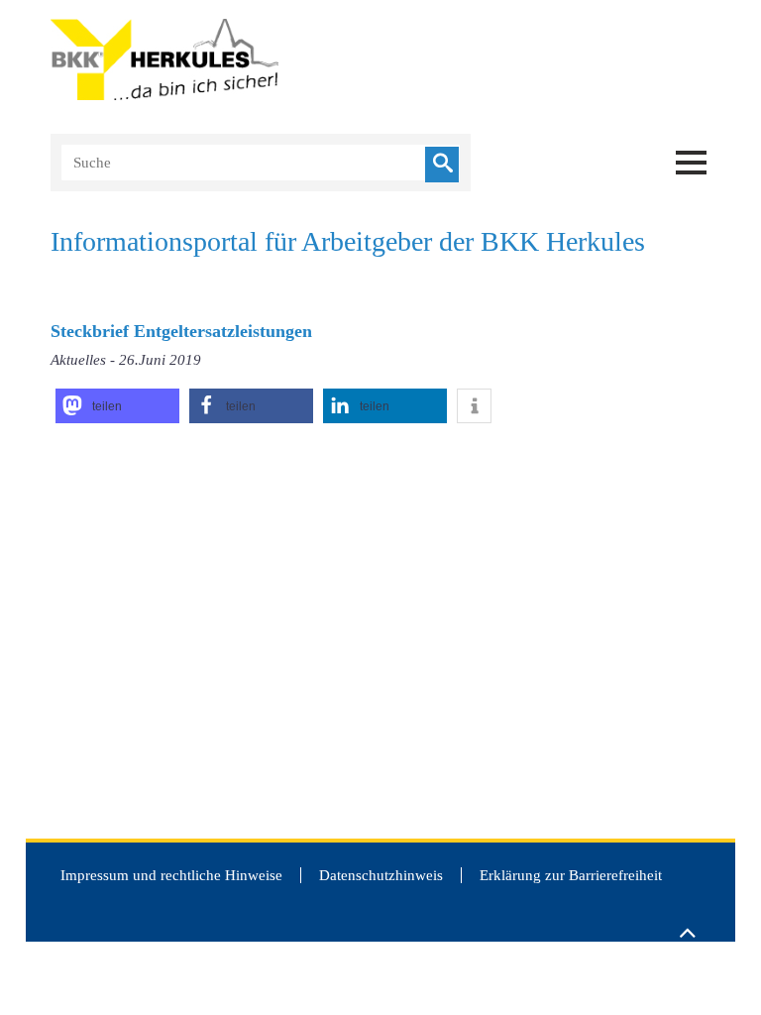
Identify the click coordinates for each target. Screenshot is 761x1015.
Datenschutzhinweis (381, 875)
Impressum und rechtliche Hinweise (171, 875)
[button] (117, 406)
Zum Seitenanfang (687, 924)
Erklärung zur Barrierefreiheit (571, 875)
